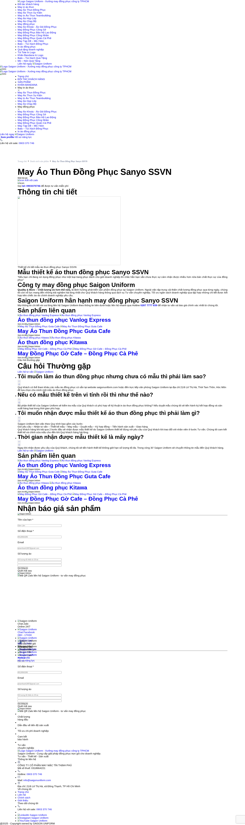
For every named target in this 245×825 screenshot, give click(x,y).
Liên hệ (22, 794)
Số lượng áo (24, 553)
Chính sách (24, 797)
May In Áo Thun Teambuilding (34, 15)
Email (21, 542)
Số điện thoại (26, 531)
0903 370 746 (26, 143)
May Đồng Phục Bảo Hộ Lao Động (37, 32)
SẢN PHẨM (24, 82)
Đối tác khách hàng (28, 4)
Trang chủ (23, 76)
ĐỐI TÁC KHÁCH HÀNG (31, 79)
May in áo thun (26, 7)
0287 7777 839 (148, 305)
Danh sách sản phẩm (39, 161)
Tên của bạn (25, 519)
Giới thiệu (23, 800)
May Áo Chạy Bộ (27, 21)
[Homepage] (53, 1)
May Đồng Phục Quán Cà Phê (34, 38)
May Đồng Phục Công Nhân (33, 35)
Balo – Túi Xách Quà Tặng (32, 58)
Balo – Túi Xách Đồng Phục (33, 44)
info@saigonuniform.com (37, 780)
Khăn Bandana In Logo (30, 55)
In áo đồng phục (27, 46)
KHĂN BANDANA (27, 84)
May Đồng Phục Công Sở (32, 29)
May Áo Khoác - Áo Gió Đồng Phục (37, 27)
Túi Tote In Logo (26, 52)
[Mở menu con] (19, 90)
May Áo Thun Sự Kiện (30, 12)
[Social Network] (32, 815)
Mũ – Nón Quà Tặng (29, 61)
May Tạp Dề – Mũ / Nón (31, 41)
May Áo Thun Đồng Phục (32, 10)
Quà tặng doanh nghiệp (31, 49)
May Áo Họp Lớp (27, 18)
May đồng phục (26, 24)
